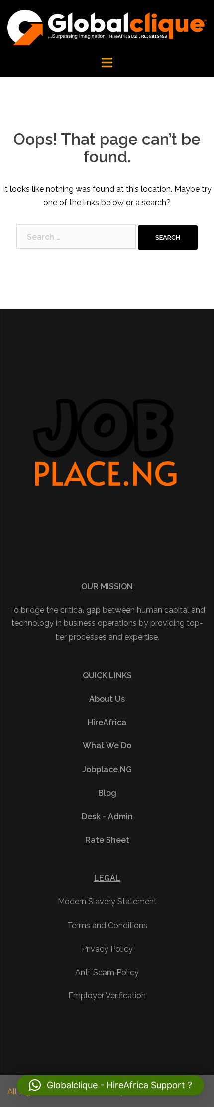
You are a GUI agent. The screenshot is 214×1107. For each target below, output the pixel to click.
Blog (107, 793)
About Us (107, 699)
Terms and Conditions (107, 925)
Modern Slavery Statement (107, 901)
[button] (110, 1085)
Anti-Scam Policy (107, 972)
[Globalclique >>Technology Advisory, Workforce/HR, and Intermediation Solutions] (107, 27)
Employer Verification (107, 995)
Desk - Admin (107, 816)
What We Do (107, 745)
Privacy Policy (107, 949)
